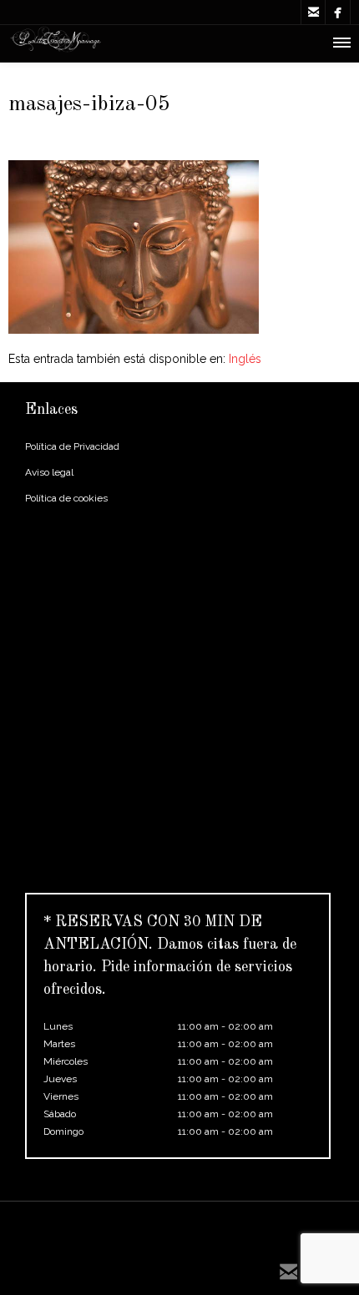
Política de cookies (66, 498)
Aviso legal (49, 472)
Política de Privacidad (72, 446)
